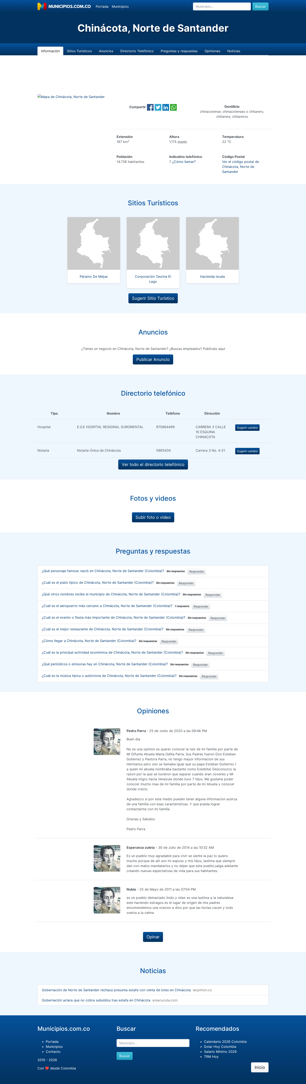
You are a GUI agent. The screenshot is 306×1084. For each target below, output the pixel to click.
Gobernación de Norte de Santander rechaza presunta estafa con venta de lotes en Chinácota (116, 990)
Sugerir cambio (247, 427)
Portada (102, 6)
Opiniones (212, 51)
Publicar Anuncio (153, 359)
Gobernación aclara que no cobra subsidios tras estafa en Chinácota (96, 1000)
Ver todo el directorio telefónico (153, 464)
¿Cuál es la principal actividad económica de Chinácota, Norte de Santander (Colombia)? (123, 652)
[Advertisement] (153, 79)
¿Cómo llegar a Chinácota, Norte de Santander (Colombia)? (99, 641)
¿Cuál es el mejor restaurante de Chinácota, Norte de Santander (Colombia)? (113, 629)
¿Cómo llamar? (184, 162)
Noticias (233, 51)
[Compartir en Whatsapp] (173, 107)
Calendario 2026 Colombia (225, 1041)
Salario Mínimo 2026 (220, 1051)
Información (50, 51)
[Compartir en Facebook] (150, 107)
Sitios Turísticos (79, 51)
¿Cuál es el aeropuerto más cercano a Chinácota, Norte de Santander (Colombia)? (115, 606)
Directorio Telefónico (137, 51)
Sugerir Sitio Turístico (153, 298)
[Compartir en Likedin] (165, 107)
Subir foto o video (153, 517)
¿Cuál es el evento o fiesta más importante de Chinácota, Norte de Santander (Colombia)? (124, 617)
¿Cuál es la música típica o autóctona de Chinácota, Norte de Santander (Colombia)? (119, 676)
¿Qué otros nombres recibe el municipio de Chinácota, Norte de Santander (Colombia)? (121, 594)
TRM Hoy (211, 1056)
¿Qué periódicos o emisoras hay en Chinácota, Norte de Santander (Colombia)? (115, 664)
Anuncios (106, 51)
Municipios (120, 6)
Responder (196, 571)
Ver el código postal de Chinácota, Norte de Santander (240, 167)
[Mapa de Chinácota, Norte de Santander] (71, 96)
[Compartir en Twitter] (158, 107)
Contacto (53, 1051)
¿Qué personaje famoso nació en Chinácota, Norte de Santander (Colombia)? (113, 571)
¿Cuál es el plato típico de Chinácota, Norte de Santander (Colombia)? (108, 582)
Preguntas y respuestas (179, 51)
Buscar (260, 6)
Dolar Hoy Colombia (220, 1046)
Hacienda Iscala (212, 276)
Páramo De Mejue (94, 276)
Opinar (153, 936)
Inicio (260, 1067)
